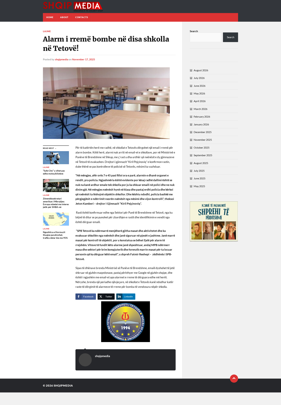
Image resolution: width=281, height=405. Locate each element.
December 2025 (203, 132)
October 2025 (201, 147)
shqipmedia (61, 59)
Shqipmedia (63, 385)
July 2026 (199, 77)
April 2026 (200, 101)
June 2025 (199, 178)
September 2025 (203, 155)
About (64, 17)
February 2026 (202, 116)
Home (49, 17)
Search (194, 31)
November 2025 (203, 139)
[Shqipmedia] (140, 6)
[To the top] (234, 379)
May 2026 (199, 93)
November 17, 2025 (83, 59)
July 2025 (199, 170)
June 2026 (199, 85)
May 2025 (199, 186)
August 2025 (201, 163)
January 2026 (201, 124)
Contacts (81, 17)
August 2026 (201, 70)
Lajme (47, 31)
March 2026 (200, 108)
